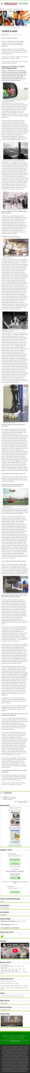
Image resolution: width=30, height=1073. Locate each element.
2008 (20, 972)
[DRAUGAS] (15, 3)
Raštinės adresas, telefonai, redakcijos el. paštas (12, 995)
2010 (13, 972)
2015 (23, 966)
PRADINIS (3, 9)
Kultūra (13, 34)
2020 (5, 966)
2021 (2, 966)
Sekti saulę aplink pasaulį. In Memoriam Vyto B (20, 801)
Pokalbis (16, 34)
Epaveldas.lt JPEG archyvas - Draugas (10, 983)
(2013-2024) (9, 924)
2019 (9, 966)
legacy (2, 973)
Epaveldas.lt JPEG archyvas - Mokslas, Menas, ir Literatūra (14, 985)
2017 (15, 966)
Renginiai (21, 34)
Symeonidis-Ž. (8, 792)
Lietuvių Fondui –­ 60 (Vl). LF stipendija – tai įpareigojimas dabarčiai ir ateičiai (9, 798)
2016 (19, 966)
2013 (2, 972)
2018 (12, 966)
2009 (16, 972)
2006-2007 (25, 972)
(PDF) (15, 807)
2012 (6, 972)
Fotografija (9, 9)
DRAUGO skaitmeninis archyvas (8, 981)
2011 (9, 972)
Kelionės (9, 34)
